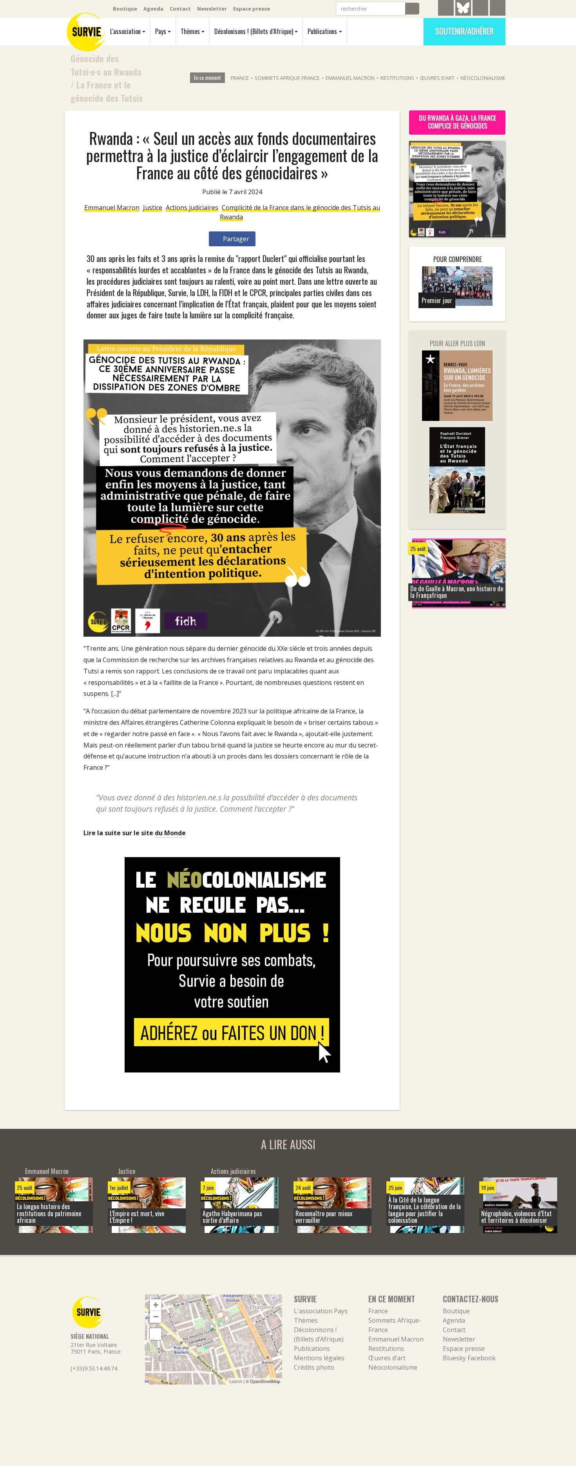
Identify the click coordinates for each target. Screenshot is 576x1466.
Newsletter (212, 8)
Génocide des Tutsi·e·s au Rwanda (106, 65)
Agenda (153, 8)
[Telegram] (446, 9)
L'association (125, 31)
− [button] (155, 1317)
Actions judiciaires (192, 207)
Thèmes (190, 31)
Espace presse (251, 8)
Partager (235, 239)
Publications (322, 31)
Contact (180, 8)
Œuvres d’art (437, 77)
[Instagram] (497, 9)
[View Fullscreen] (155, 1334)
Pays (160, 31)
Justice (152, 207)
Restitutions (397, 77)
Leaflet (235, 1381)
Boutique (125, 8)
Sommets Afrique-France (287, 77)
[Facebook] (480, 9)
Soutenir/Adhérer (464, 31)
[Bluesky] (463, 13)
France (240, 77)
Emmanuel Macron (350, 77)
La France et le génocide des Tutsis (107, 91)
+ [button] (155, 1305)
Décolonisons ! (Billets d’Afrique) (253, 31)
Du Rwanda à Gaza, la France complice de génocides (457, 121)
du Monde (170, 833)
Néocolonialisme (482, 77)
